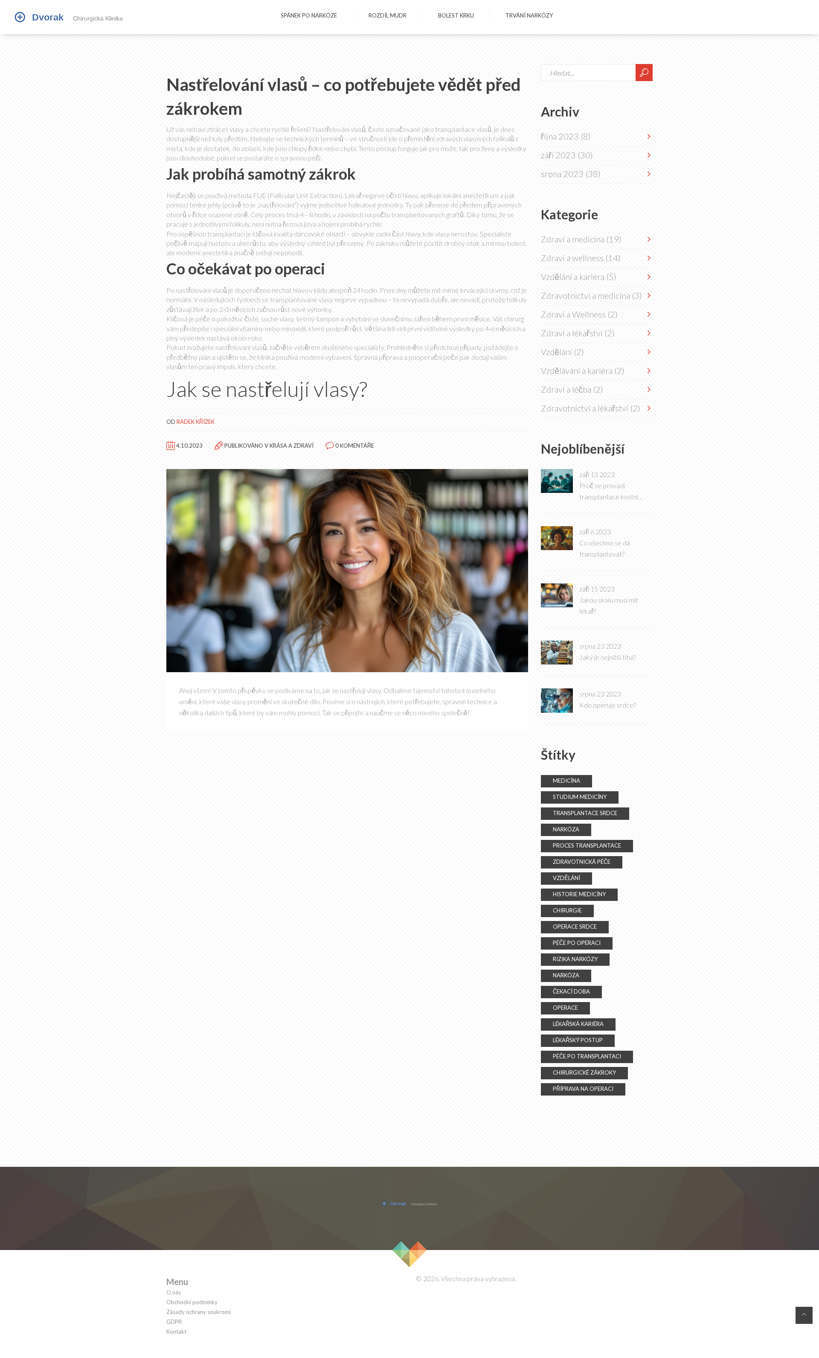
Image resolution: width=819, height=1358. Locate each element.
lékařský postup (578, 1040)
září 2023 (567, 155)
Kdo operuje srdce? (607, 705)
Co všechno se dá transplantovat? (604, 548)
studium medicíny (580, 796)
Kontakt (176, 1332)
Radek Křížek (196, 421)
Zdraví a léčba (572, 389)
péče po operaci (577, 942)
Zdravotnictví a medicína (591, 295)
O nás (173, 1292)
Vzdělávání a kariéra (582, 370)
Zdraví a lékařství (578, 333)
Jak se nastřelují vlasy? (266, 388)
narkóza (566, 829)
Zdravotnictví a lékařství (590, 408)
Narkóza (566, 975)
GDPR (174, 1322)
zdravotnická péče (581, 861)
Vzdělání (562, 351)
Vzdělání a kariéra (578, 276)
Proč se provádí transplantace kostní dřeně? (608, 491)
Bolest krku (456, 15)
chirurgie (567, 910)
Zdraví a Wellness (579, 314)
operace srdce (575, 926)
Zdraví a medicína (581, 239)
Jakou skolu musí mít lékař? (608, 605)
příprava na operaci (583, 1088)
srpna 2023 (571, 173)
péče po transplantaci (587, 1056)
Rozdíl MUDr (388, 15)
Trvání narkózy (529, 15)
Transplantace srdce (585, 813)
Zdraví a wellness (581, 258)
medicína (566, 780)
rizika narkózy (575, 959)
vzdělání (566, 877)
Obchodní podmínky (192, 1302)
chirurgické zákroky (584, 1072)
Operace (565, 1007)
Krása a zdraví (292, 445)
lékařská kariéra (578, 1023)
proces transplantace (587, 845)
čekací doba (571, 991)
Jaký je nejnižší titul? (607, 657)
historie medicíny (579, 894)
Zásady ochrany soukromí (198, 1312)
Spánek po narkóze (309, 15)
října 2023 (566, 136)
